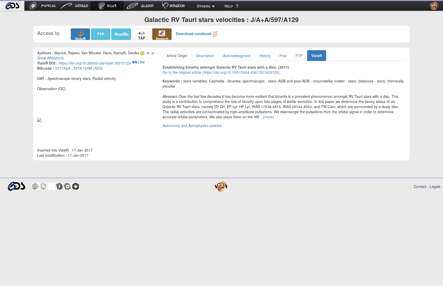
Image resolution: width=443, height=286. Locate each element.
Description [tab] (205, 55)
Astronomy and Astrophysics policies (192, 125)
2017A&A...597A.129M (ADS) (79, 68)
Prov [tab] (283, 55)
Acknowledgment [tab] (237, 55)
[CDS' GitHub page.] (75, 186)
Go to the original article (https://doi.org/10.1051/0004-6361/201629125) (221, 72)
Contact (420, 186)
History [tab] (265, 55)
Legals (435, 186)
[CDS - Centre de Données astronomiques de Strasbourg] (16, 186)
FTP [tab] (299, 55)
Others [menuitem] (203, 5)
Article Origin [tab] (177, 55)
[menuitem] (12, 6)
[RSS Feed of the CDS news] (43, 186)
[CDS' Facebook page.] (59, 186)
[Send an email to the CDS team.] (35, 186)
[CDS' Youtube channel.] (67, 186)
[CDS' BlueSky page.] (51, 186)
